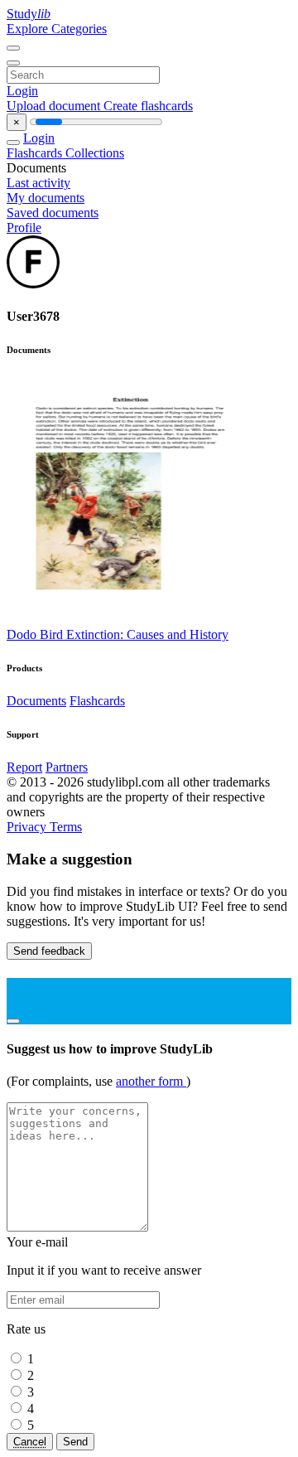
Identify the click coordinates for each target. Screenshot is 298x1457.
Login (22, 91)
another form (151, 1081)
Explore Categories (57, 29)
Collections (94, 153)
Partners (67, 767)
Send (75, 1441)
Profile (24, 227)
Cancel (29, 1441)
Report (24, 767)
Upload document (55, 106)
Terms (66, 827)
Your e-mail (37, 1242)
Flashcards (36, 153)
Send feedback (49, 951)
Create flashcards (148, 106)
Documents (36, 701)
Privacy (28, 827)
